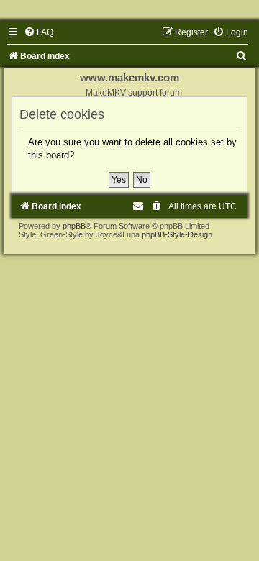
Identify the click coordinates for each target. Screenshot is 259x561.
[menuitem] (38, 32)
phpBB (74, 226)
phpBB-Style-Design (177, 234)
